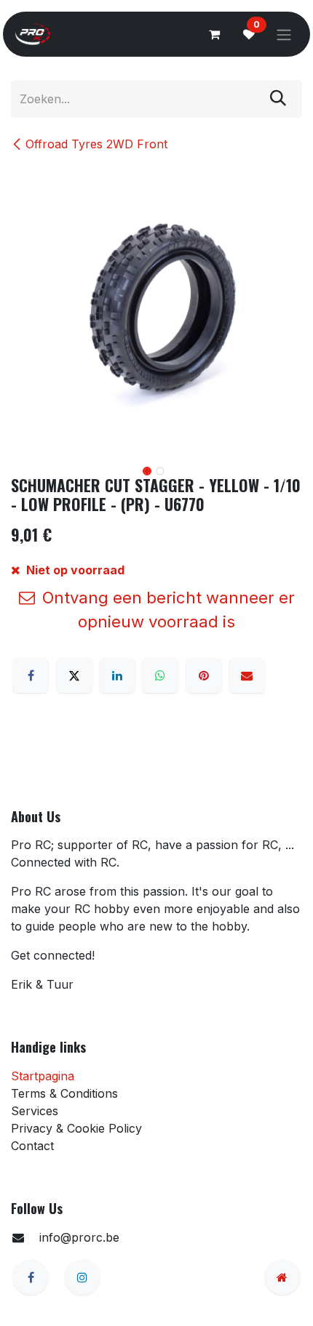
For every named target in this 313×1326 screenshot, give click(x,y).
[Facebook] (30, 675)
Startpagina (42, 1076)
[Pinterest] (203, 675)
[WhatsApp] (160, 675)
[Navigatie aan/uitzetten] (283, 34)
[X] (74, 675)
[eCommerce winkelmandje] (214, 34)
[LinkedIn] (117, 675)
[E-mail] (246, 675)
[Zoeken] (278, 99)
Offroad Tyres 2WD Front (96, 144)
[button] (25, 472)
